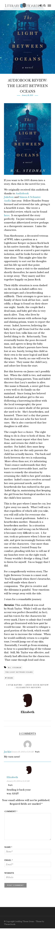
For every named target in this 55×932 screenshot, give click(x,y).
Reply (37, 752)
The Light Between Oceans (19, 672)
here (6, 215)
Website (9, 873)
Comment (10, 811)
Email (8, 860)
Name (8, 847)
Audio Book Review (37, 685)
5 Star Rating (14, 685)
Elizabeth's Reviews (28, 687)
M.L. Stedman (14, 667)
